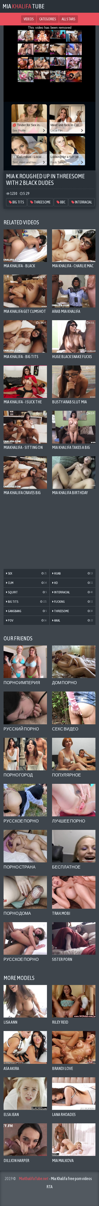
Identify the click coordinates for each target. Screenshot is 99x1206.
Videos (29, 19)
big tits (18, 202)
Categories (47, 19)
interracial (83, 202)
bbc (62, 202)
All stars (68, 19)
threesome (42, 202)
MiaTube (23, 6)
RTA (49, 1186)
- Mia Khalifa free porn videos (55, 1178)
